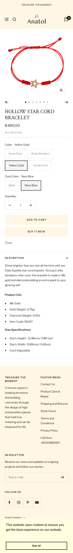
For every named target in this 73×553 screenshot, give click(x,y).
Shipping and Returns (54, 404)
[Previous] (6, 102)
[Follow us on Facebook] (9, 502)
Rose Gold (15, 153)
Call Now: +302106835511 (50, 440)
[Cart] (66, 19)
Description (14, 257)
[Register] (62, 477)
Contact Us (48, 384)
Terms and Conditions (47, 420)
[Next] (66, 102)
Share (8, 242)
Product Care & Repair (50, 394)
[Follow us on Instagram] (18, 502)
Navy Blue (31, 185)
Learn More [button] (14, 535)
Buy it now (36, 231)
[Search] (14, 19)
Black (12, 185)
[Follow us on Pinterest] (27, 502)
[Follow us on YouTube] (36, 502)
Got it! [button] (36, 545)
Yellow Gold (16, 165)
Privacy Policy (49, 430)
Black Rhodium (40, 153)
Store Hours (48, 411)
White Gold (40, 165)
